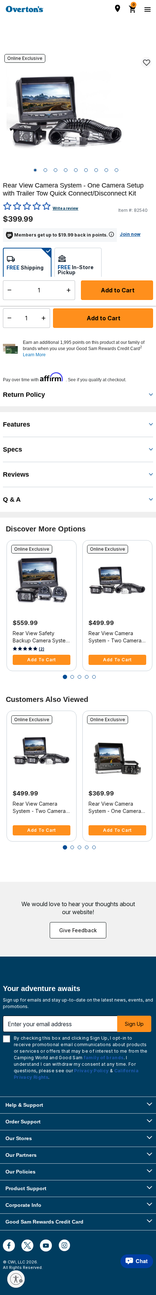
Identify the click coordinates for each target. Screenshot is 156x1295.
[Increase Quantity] (45, 318)
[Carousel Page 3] (79, 677)
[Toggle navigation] (146, 9)
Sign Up (134, 1024)
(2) (41, 649)
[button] (87, 349)
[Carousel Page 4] (87, 677)
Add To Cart (41, 659)
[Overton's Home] (25, 9)
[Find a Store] (117, 8)
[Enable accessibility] (16, 1279)
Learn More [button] (34, 354)
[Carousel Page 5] (94, 677)
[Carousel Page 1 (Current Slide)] (65, 677)
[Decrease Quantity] (7, 318)
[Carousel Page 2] (72, 677)
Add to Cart (102, 318)
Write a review (65, 208)
